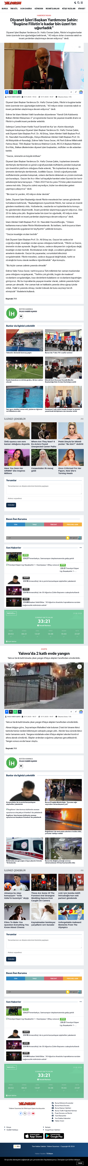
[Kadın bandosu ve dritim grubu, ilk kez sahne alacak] (24, 368)
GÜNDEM (38, 9)
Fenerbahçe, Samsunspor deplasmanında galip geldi (48, 558)
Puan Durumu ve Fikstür (63, 1113)
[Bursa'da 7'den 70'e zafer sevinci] (63, 340)
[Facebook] (21, 1113)
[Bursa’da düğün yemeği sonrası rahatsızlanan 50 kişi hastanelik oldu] (63, 848)
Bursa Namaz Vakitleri (63, 1108)
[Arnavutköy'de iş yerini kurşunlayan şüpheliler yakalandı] (24, 790)
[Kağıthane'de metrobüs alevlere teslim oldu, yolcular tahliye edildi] (63, 819)
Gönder (11, 505)
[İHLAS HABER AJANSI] (11, 313)
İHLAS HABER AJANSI (14, 97)
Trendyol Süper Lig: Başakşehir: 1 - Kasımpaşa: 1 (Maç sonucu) (69, 570)
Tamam (80, 1163)
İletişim (47, 1127)
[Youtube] (33, 1113)
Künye (9, 1127)
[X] (25, 1113)
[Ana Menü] (82, 3)
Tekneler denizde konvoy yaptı (19, 353)
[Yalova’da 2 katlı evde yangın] (44, 685)
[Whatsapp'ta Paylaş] (15, 92)
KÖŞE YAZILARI (68, 9)
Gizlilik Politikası (12, 1130)
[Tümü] (81, 548)
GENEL (26, 589)
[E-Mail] (21, 316)
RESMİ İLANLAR (52, 9)
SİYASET (81, 9)
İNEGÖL (14, 9)
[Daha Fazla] (20, 92)
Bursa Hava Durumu (62, 1105)
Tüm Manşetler (60, 1116)
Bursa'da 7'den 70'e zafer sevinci (58, 353)
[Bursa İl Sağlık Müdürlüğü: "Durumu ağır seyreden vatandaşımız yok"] (63, 790)
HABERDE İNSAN (44, 16)
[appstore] (34, 1136)
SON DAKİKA (26, 9)
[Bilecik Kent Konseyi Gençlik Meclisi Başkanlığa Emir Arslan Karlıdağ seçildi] (63, 368)
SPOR (26, 555)
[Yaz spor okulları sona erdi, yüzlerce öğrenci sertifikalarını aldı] (24, 397)
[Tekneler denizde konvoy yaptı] (24, 340)
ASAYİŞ (26, 578)
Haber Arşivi (59, 1121)
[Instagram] (29, 1113)
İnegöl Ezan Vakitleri (52, 1130)
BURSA (5, 9)
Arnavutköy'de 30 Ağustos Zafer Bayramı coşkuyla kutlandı (51, 592)
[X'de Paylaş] (11, 92)
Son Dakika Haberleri (62, 1118)
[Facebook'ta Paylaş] (6, 92)
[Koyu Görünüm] (75, 3)
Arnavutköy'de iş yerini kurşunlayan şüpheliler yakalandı (49, 581)
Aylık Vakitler (12, 641)
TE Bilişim (49, 1153)
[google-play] (54, 1136)
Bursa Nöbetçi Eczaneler (64, 1103)
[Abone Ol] (81, 92)
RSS (18, 1146)
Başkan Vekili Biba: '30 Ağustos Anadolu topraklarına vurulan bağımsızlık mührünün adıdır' (51, 603)
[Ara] (78, 3)
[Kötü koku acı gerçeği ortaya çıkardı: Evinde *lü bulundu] (24, 848)
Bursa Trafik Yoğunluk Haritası (66, 1111)
